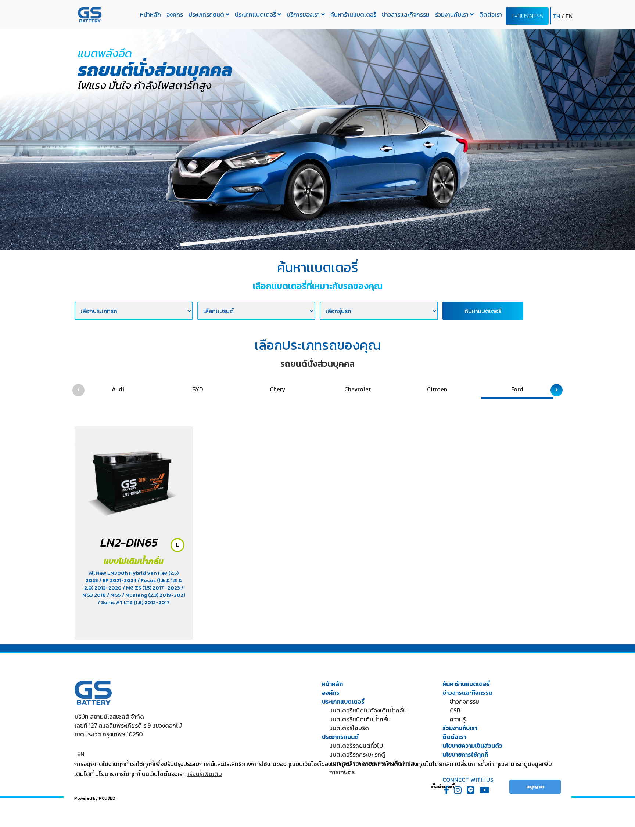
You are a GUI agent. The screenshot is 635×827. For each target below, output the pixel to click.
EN (81, 754)
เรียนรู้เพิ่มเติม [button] (204, 773)
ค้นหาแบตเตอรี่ (482, 311)
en (569, 16)
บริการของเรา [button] (304, 14)
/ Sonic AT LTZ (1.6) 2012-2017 (134, 602)
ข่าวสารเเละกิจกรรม (406, 14)
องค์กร (174, 14)
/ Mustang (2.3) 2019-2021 (153, 595)
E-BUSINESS (527, 15)
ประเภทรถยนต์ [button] (207, 14)
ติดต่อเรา (490, 14)
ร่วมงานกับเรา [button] (452, 14)
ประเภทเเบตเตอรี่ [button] (256, 14)
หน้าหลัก (150, 14)
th (557, 16)
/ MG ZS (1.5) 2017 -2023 (152, 588)
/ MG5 (114, 595)
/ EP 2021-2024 (118, 580)
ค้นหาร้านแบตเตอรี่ (353, 14)
